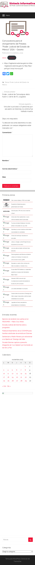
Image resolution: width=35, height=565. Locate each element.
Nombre (5, 160)
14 (21, 373)
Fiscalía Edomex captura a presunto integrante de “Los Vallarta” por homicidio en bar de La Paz (17, 345)
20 (17, 377)
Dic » (9, 386)
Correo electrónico (10, 169)
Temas (7, 82)
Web (4, 177)
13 (17, 373)
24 (4, 381)
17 (4, 377)
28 (21, 381)
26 (13, 381)
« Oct (4, 386)
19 (12, 377)
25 (8, 381)
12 (12, 373)
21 (21, 377)
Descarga (11, 57)
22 (26, 377)
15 (25, 373)
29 (26, 381)
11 (8, 373)
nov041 (4, 57)
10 (4, 373)
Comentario (7, 132)
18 (8, 377)
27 (17, 381)
